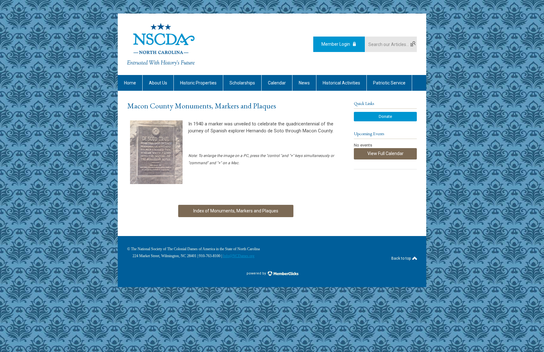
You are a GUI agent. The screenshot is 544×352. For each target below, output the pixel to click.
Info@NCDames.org (238, 256)
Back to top (401, 258)
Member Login (335, 44)
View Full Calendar (385, 153)
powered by (256, 273)
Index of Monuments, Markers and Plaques (235, 210)
